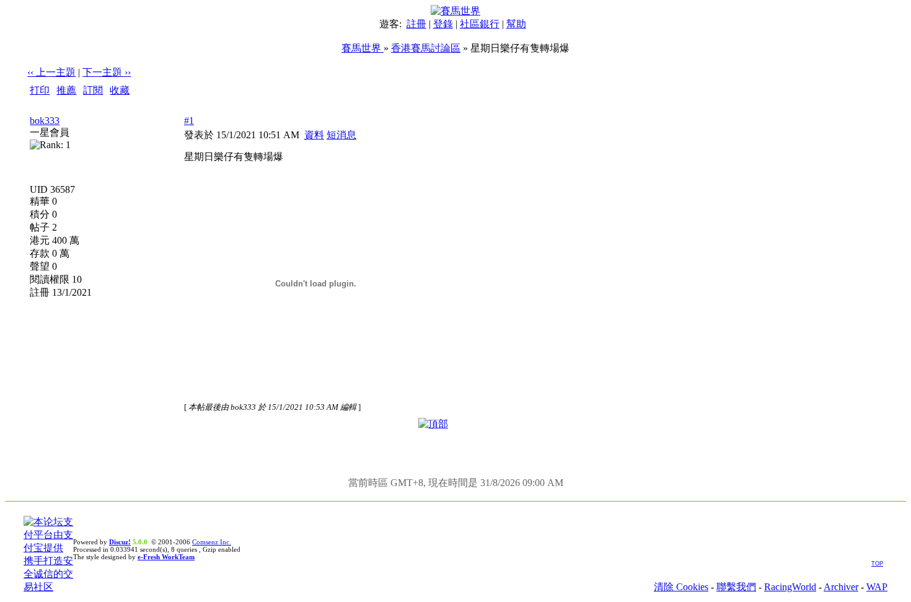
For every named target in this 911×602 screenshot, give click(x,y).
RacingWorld (790, 587)
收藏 (120, 90)
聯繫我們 (736, 587)
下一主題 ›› (106, 72)
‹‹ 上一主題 (51, 72)
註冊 (416, 24)
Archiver (841, 587)
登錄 (443, 24)
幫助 (516, 24)
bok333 (44, 120)
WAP (876, 587)
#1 (189, 120)
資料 (314, 135)
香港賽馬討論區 (425, 48)
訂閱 (93, 90)
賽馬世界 (362, 48)
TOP (877, 563)
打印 (40, 90)
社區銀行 (480, 24)
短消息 (341, 135)
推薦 (66, 90)
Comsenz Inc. (211, 542)
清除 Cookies (681, 587)
